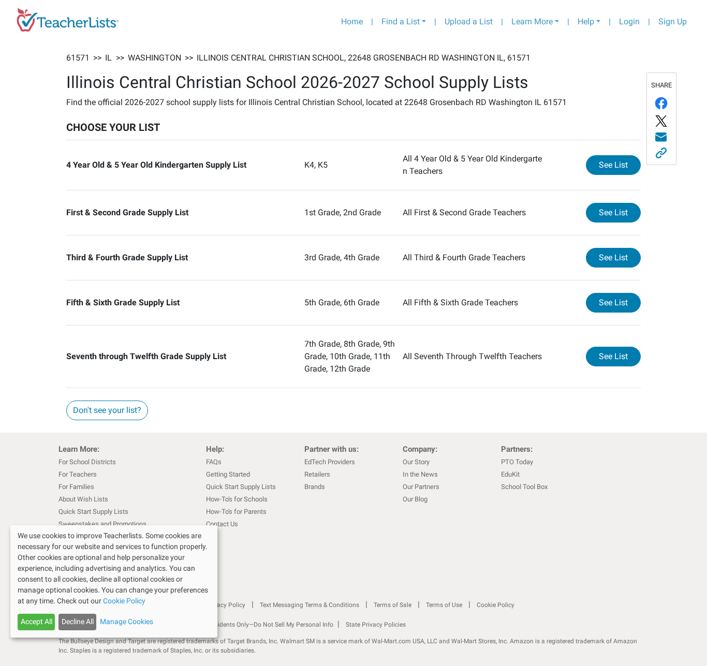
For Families (76, 487)
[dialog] (113, 581)
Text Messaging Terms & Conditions (309, 605)
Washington (154, 58)
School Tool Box (524, 487)
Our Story (416, 462)
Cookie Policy (495, 605)
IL (108, 58)
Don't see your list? (107, 410)
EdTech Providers (329, 462)
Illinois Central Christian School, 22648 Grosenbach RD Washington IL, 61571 (364, 58)
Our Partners (421, 487)
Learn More (532, 21)
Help (586, 21)
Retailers (317, 474)
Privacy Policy (225, 605)
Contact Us (222, 524)
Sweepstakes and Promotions (102, 524)
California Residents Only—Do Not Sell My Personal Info (256, 624)
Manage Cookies (126, 621)
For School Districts (87, 462)
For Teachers (77, 474)
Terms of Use (444, 605)
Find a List (400, 21)
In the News (420, 474)
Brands (314, 487)
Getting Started (228, 474)
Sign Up (672, 21)
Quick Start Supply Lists (93, 511)
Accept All (36, 621)
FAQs (214, 462)
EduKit (510, 474)
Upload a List (469, 21)
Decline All (78, 621)
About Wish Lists (83, 499)
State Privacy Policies (376, 624)
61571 (78, 58)
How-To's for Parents (236, 511)
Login (629, 21)
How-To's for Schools (237, 499)
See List (620, 164)
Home (352, 21)
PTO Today (517, 462)
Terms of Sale (392, 605)
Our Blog (415, 499)
